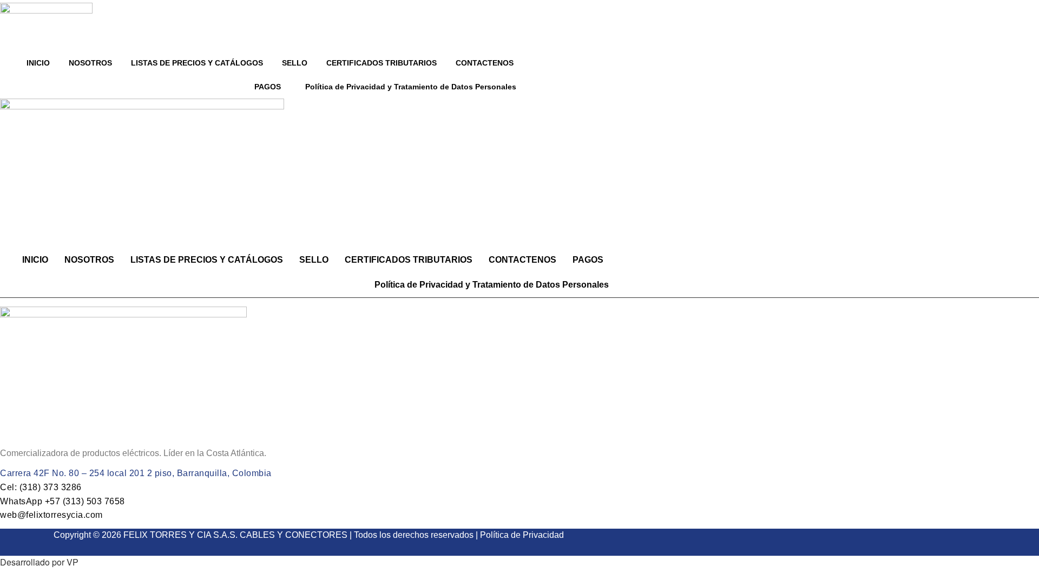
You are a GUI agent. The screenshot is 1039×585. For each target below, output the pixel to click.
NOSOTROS (90, 62)
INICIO (38, 62)
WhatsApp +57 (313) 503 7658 (62, 501)
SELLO (294, 62)
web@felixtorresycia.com (51, 514)
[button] (270, 87)
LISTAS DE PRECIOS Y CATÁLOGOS (197, 62)
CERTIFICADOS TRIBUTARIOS (381, 62)
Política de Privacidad (522, 535)
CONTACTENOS (485, 62)
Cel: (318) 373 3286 (41, 487)
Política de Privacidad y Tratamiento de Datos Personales (410, 86)
